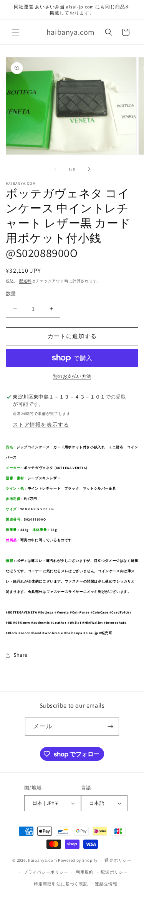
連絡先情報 (106, 884)
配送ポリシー (114, 872)
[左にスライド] (55, 169)
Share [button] (20, 654)
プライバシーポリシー (45, 872)
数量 (11, 293)
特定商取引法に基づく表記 (61, 884)
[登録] (110, 727)
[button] (15, 32)
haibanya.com (42, 860)
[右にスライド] (89, 169)
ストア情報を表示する (41, 424)
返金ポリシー (117, 860)
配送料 (25, 280)
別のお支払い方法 (72, 376)
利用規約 (85, 872)
